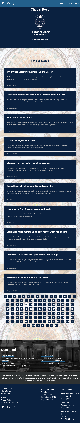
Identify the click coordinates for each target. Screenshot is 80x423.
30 (68, 300)
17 (8, 300)
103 (58, 321)
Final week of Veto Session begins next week (29, 209)
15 (70, 296)
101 (49, 321)
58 (59, 308)
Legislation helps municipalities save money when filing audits (37, 232)
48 (13, 308)
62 (8, 313)
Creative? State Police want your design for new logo (32, 254)
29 (63, 300)
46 (72, 304)
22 (31, 300)
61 (72, 308)
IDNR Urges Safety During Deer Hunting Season (30, 72)
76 (72, 313)
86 (49, 317)
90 (68, 317)
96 (26, 321)
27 (54, 300)
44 (63, 304)
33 (13, 304)
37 (31, 304)
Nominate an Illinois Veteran (20, 117)
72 (54, 313)
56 (49, 308)
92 (8, 321)
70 (45, 313)
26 (49, 300)
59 (63, 308)
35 (22, 304)
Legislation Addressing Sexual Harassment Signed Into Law (36, 94)
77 (8, 317)
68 (35, 313)
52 (31, 308)
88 (58, 317)
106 (72, 321)
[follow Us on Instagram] (9, 3)
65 (22, 313)
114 (56, 325)
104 (63, 321)
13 (61, 296)
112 (47, 325)
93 (13, 321)
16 (74, 296)
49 (17, 308)
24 (40, 300)
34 (17, 304)
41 (49, 304)
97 (31, 321)
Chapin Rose (40, 9)
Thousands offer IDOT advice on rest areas (27, 277)
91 (72, 317)
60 (68, 308)
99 (40, 321)
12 (56, 296)
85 (45, 317)
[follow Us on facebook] (4, 3)
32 (8, 304)
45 (68, 304)
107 (24, 325)
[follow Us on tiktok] (14, 3)
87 (54, 317)
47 (8, 308)
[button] (40, 44)
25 (45, 300)
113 (52, 325)
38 (35, 304)
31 (72, 300)
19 (17, 300)
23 (35, 300)
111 (42, 325)
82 (31, 317)
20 (22, 300)
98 (35, 321)
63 (13, 313)
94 (17, 321)
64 (17, 313)
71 (49, 313)
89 (63, 317)
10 (47, 296)
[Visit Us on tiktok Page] (14, 407)
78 (13, 317)
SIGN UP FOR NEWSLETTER (68, 3)
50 (22, 308)
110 (38, 325)
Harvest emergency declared (21, 140)
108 (29, 325)
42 (54, 304)
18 (13, 300)
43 (58, 304)
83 (35, 317)
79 (17, 317)
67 (31, 313)
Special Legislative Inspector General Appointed (30, 186)
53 (36, 308)
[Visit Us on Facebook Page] (4, 407)
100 (44, 321)
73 (58, 313)
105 (67, 321)
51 (27, 308)
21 (26, 300)
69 (40, 313)
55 (45, 308)
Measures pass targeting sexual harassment (28, 163)
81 (26, 317)
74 (63, 313)
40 (45, 304)
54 (40, 308)
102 (53, 321)
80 (22, 317)
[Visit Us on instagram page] (9, 407)
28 (58, 300)
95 (22, 321)
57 (54, 308)
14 (65, 296)
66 (26, 313)
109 (33, 325)
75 (68, 313)
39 (40, 304)
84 (40, 317)
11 (52, 296)
